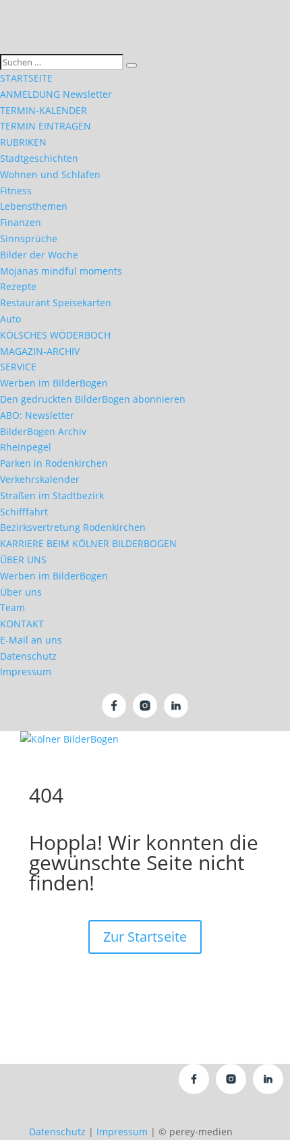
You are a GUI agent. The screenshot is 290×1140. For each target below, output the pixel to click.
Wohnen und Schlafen (50, 174)
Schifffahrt (24, 511)
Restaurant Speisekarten (55, 302)
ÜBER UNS (23, 559)
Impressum (25, 671)
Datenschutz (28, 656)
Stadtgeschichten (39, 158)
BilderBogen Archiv (43, 431)
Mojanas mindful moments (61, 270)
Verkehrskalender (40, 479)
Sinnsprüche (28, 238)
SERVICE (18, 366)
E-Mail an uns (31, 639)
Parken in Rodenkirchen (54, 463)
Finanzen (20, 222)
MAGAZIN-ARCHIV (40, 351)
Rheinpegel (25, 446)
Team (12, 607)
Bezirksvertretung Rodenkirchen (73, 527)
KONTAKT (22, 623)
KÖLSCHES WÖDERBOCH (55, 335)
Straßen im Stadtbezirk (52, 495)
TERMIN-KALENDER (43, 110)
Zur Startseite (145, 937)
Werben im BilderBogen (54, 382)
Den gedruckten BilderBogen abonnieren (92, 399)
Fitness (16, 190)
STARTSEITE (26, 78)
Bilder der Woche (39, 254)
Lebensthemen (33, 206)
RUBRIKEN (23, 142)
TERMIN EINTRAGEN (45, 125)
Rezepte (18, 286)
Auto (10, 318)
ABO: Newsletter (37, 415)
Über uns (21, 592)
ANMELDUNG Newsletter (56, 94)
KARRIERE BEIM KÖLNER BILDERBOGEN (88, 543)
